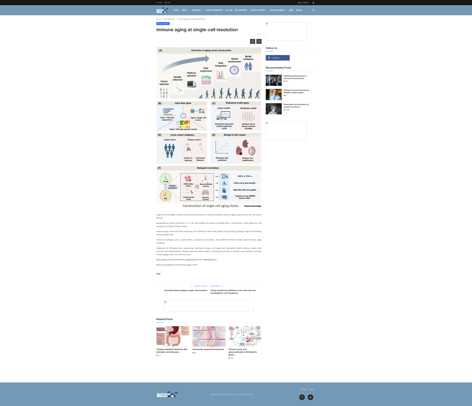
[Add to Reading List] (259, 41)
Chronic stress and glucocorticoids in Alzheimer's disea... (243, 352)
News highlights (169, 19)
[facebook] (302, 397)
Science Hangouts (214, 10)
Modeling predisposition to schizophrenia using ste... (295, 77)
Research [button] (196, 10)
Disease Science (277, 10)
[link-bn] (209, 306)
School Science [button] (257, 10)
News (184, 10)
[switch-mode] (313, 2)
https (158, 259)
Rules (311, 389)
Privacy (304, 389)
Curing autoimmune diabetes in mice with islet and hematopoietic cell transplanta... (233, 291)
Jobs (291, 10)
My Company (241, 10)
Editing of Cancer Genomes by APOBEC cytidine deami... (296, 91)
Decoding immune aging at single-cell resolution (185, 290)
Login (299, 2)
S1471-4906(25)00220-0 (207, 259)
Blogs (299, 10)
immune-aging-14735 (188, 265)
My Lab (167, 2)
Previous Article (200, 286)
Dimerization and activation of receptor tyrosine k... (296, 105)
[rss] (310, 397)
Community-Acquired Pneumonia (208, 349)
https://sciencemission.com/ (167, 265)
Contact (159, 2)
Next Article (215, 286)
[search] (313, 10)
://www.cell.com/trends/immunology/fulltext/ (179, 259)
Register (306, 2)
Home (176, 10)
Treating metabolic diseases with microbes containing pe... (171, 350)
